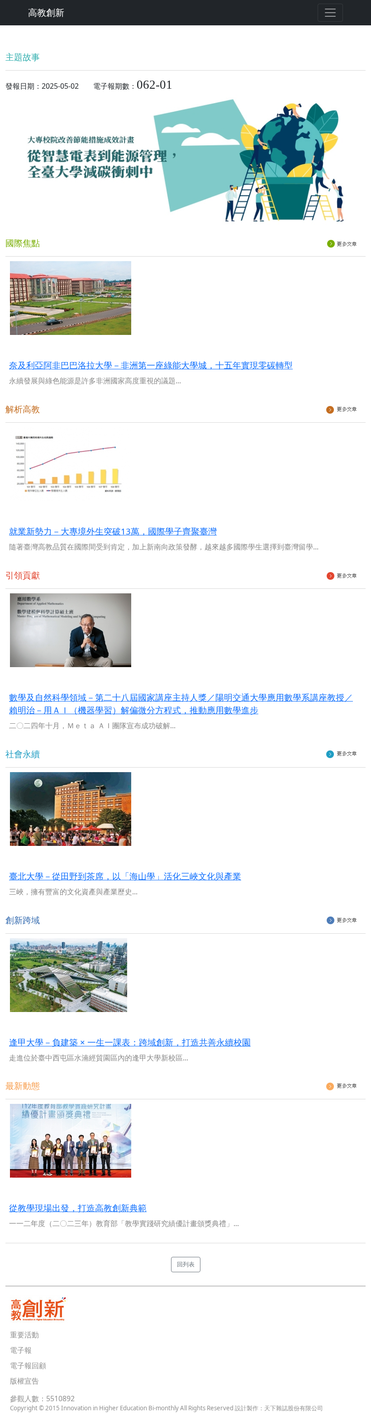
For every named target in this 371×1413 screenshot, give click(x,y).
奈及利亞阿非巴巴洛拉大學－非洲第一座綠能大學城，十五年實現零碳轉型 (151, 365)
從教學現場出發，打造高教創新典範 (78, 1207)
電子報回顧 (28, 1365)
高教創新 (46, 12)
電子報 (21, 1350)
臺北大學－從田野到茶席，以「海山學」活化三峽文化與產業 (125, 876)
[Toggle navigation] (330, 13)
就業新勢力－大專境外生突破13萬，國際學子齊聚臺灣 (113, 531)
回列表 (186, 1264)
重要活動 (24, 1335)
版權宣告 (24, 1381)
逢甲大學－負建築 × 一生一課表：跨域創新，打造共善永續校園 (130, 1042)
